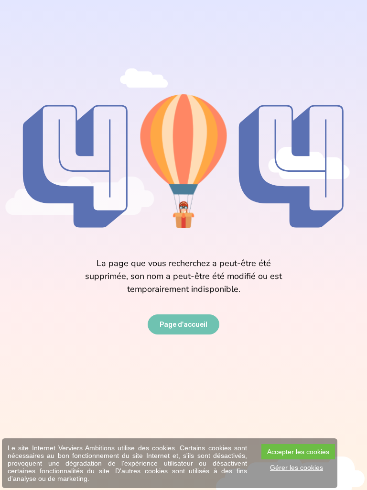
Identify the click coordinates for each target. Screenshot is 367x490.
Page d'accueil (183, 325)
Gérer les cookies (296, 467)
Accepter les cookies (298, 452)
